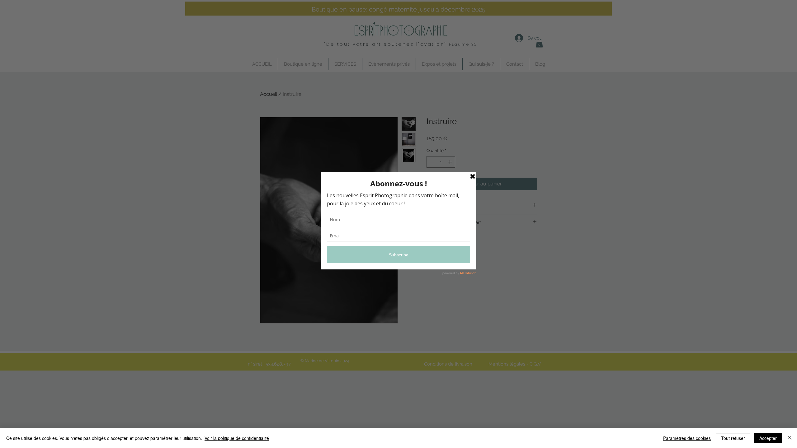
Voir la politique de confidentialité (237, 438)
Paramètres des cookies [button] (687, 438)
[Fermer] (789, 438)
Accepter (768, 438)
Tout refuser (733, 438)
